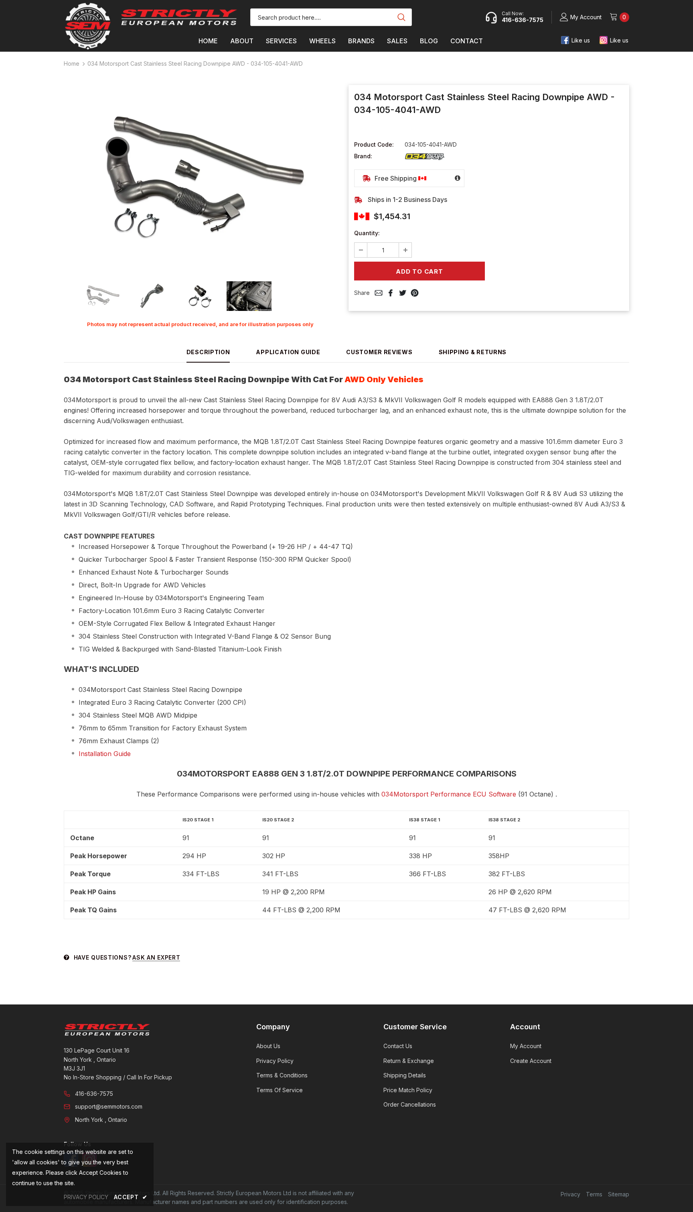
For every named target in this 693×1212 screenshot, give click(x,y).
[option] (200, 178)
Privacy (570, 1194)
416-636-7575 (94, 1093)
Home (71, 63)
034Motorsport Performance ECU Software (448, 794)
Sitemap (618, 1194)
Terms (594, 1194)
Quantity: (367, 233)
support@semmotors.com (108, 1106)
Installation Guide (105, 754)
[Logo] (179, 17)
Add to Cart (419, 271)
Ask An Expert (156, 957)
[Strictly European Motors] (149, 1030)
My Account (586, 17)
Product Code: (374, 144)
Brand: (363, 156)
